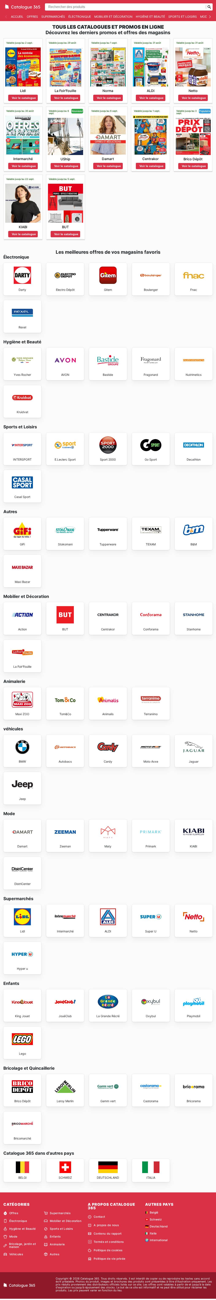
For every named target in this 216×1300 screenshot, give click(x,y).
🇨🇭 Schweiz (153, 1219)
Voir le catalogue (24, 98)
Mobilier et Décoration (113, 16)
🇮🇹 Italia (151, 1233)
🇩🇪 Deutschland (156, 1226)
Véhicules (16, 1254)
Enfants (55, 1236)
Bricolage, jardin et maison (22, 1245)
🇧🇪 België (151, 1212)
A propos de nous (106, 1225)
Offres (32, 16)
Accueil (17, 16)
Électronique (79, 16)
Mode (204, 16)
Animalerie (57, 1244)
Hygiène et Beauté (150, 16)
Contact (99, 1216)
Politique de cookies (108, 1250)
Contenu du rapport (108, 1233)
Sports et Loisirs (182, 16)
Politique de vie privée (109, 1258)
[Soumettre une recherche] (209, 7)
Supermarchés (53, 16)
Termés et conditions (109, 1241)
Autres (54, 1254)
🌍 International (156, 1240)
